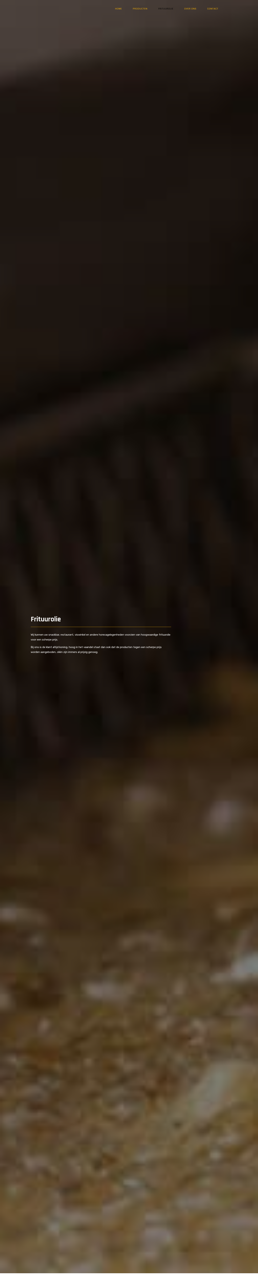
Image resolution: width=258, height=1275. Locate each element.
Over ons (190, 8)
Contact (212, 8)
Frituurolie (165, 8)
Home (118, 8)
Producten (140, 8)
